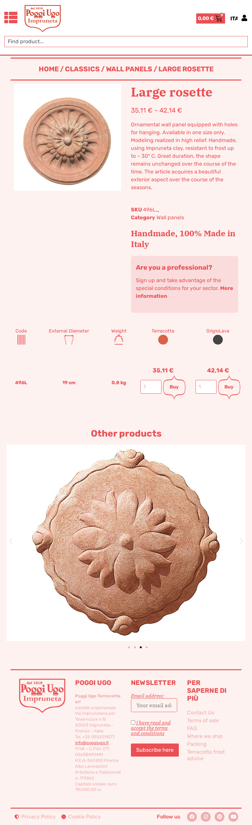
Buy (174, 387)
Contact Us (200, 712)
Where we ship (205, 736)
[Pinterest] (219, 817)
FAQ (192, 728)
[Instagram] (206, 817)
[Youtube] (233, 817)
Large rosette (126, 532)
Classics (82, 69)
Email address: (147, 696)
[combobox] (126, 41)
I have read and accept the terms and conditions (151, 727)
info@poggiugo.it (92, 742)
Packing (197, 744)
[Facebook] (192, 817)
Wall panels (129, 69)
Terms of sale (203, 720)
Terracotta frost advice (206, 755)
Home (49, 69)
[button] (11, 540)
